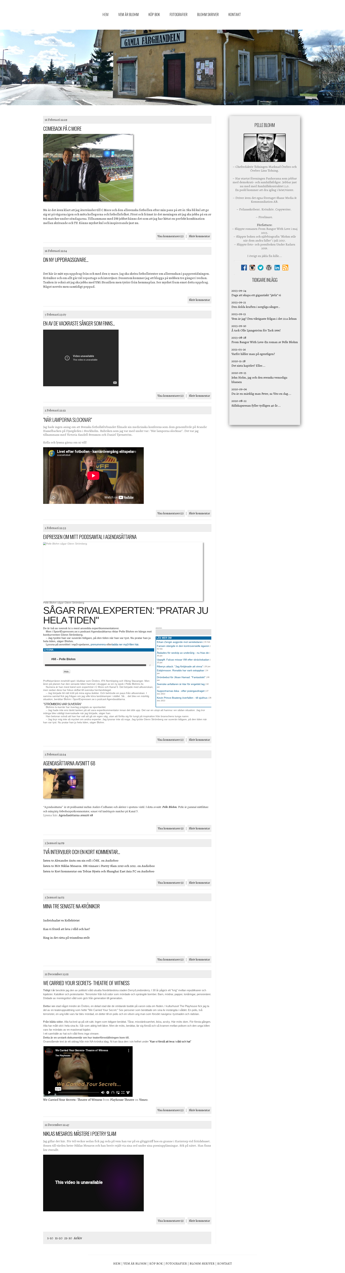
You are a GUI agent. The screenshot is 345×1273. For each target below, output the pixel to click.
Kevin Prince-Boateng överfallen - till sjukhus (182, 697)
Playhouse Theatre (122, 1099)
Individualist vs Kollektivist (61, 920)
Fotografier (178, 14)
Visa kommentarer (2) (170, 236)
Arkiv (78, 1238)
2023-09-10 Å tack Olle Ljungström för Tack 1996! (256, 328)
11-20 (59, 1238)
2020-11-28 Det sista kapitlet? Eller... (248, 363)
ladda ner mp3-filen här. (125, 644)
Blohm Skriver (208, 14)
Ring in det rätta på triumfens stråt (66, 937)
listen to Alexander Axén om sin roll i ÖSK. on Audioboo (80, 860)
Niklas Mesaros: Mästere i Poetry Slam (79, 1133)
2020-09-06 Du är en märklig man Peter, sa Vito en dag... (261, 391)
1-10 (50, 1238)
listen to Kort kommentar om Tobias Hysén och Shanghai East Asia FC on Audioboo (98, 871)
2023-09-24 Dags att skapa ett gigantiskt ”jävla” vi (256, 292)
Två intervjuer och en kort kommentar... (81, 851)
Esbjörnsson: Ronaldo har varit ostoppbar (180, 670)
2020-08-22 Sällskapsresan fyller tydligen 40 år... (256, 403)
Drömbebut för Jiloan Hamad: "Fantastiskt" (181, 677)
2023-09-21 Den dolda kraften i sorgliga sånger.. (255, 304)
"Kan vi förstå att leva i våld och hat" (170, 1041)
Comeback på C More (62, 128)
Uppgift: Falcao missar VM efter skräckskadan (183, 659)
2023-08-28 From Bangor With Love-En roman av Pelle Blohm (264, 339)
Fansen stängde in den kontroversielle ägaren (183, 646)
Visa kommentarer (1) (170, 828)
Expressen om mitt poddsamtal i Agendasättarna (89, 536)
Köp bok (154, 14)
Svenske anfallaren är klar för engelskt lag (181, 684)
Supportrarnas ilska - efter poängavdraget (180, 690)
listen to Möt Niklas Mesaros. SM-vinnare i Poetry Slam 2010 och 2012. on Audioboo (99, 866)
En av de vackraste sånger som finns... (79, 323)
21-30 (68, 1238)
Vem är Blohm (128, 14)
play (47, 659)
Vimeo (143, 1099)
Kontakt (234, 14)
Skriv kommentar (199, 236)
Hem (105, 14)
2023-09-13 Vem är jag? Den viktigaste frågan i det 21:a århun (264, 316)
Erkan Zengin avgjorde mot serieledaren (180, 642)
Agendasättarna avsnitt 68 (69, 763)
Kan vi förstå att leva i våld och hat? (66, 929)
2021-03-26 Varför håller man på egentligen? (253, 351)
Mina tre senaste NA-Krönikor (71, 906)
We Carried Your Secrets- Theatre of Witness (86, 983)
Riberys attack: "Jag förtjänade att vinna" (180, 666)
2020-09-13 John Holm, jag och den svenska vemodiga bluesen (259, 377)
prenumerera (98, 644)
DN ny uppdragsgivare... (65, 259)
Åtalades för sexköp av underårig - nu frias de (183, 652)
